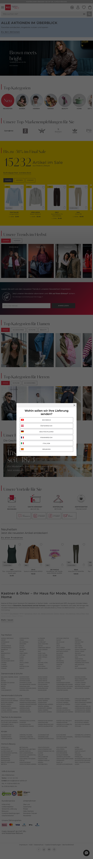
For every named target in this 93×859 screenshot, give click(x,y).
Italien (46, 443)
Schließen (74, 405)
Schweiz (46, 420)
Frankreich (46, 437)
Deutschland (46, 432)
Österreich (46, 426)
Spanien (46, 449)
